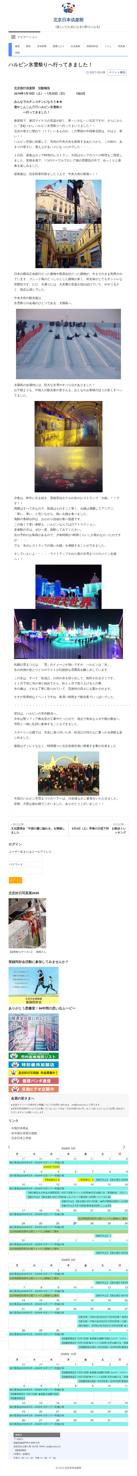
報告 (28, 46)
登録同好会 (92, 46)
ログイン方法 (36, 1104)
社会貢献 (75, 46)
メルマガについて (75, 1108)
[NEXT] (125, 1148)
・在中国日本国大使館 (23, 1133)
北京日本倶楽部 (68, 19)
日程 (17, 53)
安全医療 (41, 46)
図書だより (58, 46)
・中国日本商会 (18, 1128)
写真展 (121, 46)
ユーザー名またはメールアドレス (30, 851)
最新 (17, 46)
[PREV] (12, 1148)
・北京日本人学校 (20, 1138)
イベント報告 (117, 72)
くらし (108, 46)
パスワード (16, 864)
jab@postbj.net (79, 1104)
